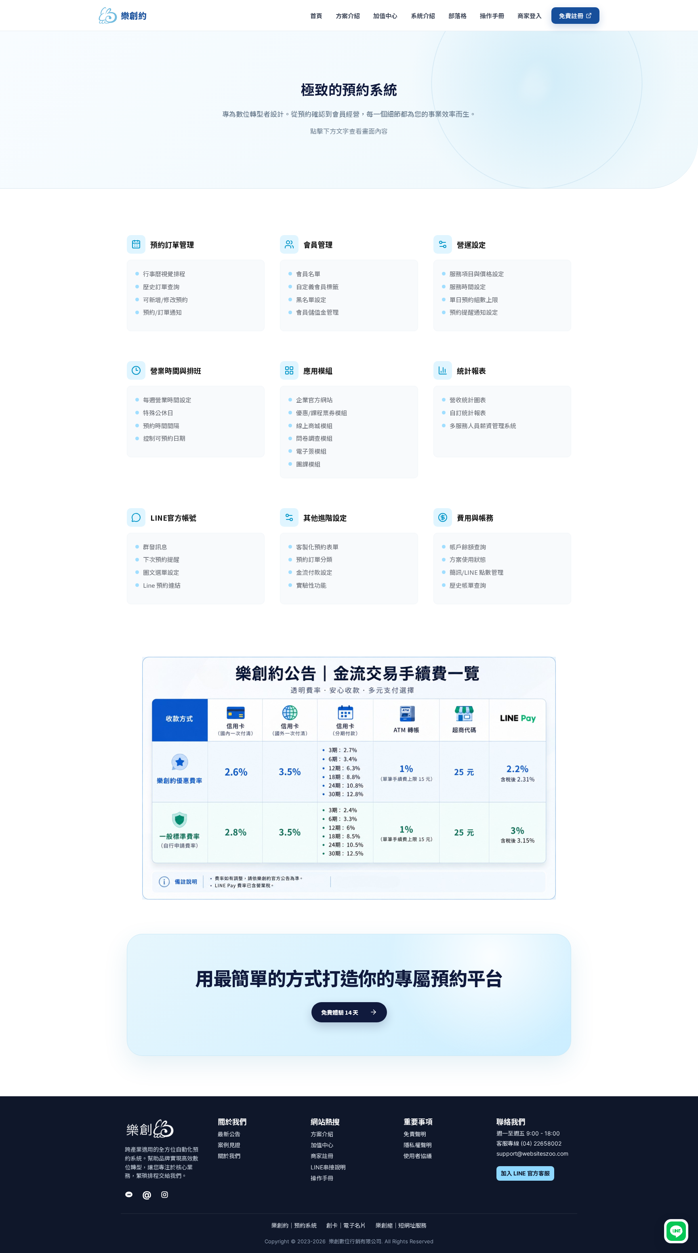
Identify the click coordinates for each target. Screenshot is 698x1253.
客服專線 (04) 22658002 (528, 1143)
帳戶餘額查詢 (468, 546)
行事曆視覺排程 (164, 273)
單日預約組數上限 (474, 299)
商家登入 (529, 15)
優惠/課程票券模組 (321, 412)
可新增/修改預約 (165, 299)
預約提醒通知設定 (474, 312)
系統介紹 (423, 15)
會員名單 (308, 273)
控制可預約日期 (164, 438)
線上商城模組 (314, 425)
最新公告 (229, 1134)
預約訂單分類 (314, 559)
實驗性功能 (311, 585)
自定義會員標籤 (317, 286)
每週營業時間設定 (167, 399)
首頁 (316, 15)
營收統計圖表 (468, 399)
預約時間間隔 (161, 425)
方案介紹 (348, 15)
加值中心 (385, 15)
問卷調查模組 (314, 438)
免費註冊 (571, 15)
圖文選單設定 (161, 572)
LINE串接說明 (328, 1167)
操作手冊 (492, 15)
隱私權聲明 (418, 1145)
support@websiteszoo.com (532, 1153)
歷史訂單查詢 (161, 286)
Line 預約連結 (162, 585)
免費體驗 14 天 (339, 1012)
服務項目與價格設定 (477, 273)
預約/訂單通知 (162, 312)
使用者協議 (418, 1155)
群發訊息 (155, 546)
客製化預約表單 (317, 546)
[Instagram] (164, 1194)
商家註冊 (322, 1155)
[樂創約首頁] (150, 1129)
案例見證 (229, 1145)
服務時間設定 (468, 286)
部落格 (457, 15)
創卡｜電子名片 (346, 1225)
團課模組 (308, 464)
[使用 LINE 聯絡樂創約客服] (676, 1231)
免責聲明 (415, 1134)
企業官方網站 (314, 399)
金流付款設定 (314, 572)
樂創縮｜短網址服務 (401, 1225)
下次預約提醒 (161, 559)
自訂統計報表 (468, 412)
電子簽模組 (311, 451)
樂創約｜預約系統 (294, 1225)
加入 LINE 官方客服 (525, 1173)
